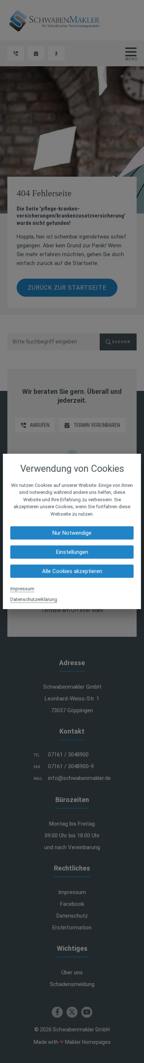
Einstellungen (72, 552)
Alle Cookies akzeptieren (72, 571)
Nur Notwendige (72, 533)
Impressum (22, 588)
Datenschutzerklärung (33, 599)
